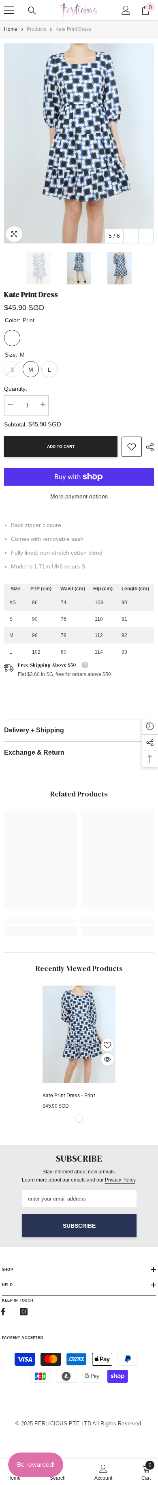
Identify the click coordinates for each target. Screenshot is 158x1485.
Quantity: (15, 388)
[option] (79, 143)
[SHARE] (148, 447)
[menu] (9, 10)
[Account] (126, 10)
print (79, 1119)
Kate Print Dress (69, 1095)
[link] (132, 447)
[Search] (32, 10)
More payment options (79, 496)
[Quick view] (107, 1059)
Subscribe (79, 1225)
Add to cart (61, 446)
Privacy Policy (120, 1180)
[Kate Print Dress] (79, 1034)
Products (36, 29)
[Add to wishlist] (107, 1045)
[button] (131, 236)
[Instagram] (23, 1311)
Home (10, 29)
